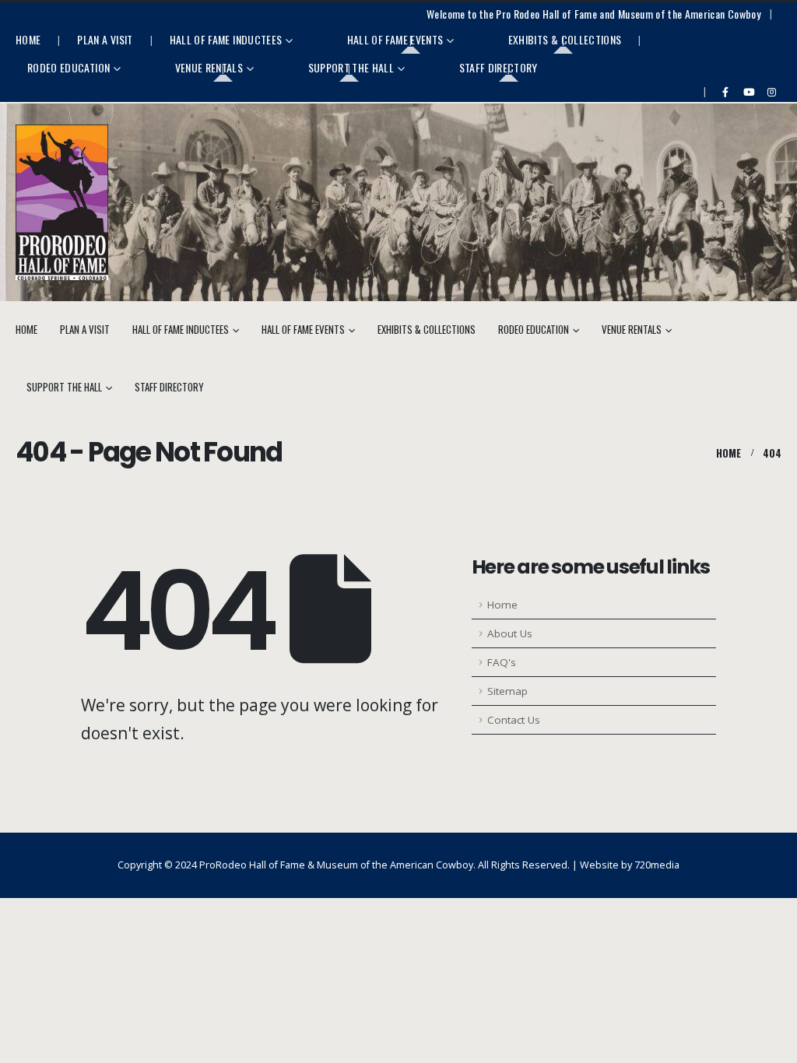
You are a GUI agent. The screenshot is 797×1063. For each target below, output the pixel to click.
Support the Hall (351, 67)
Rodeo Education (68, 67)
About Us (509, 633)
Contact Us (513, 720)
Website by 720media (629, 865)
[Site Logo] (62, 203)
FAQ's (501, 662)
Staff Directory (498, 67)
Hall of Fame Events (395, 39)
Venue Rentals (209, 67)
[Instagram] (771, 92)
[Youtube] (749, 92)
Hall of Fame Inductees (226, 39)
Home (28, 39)
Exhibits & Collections (565, 39)
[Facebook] (725, 92)
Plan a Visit (104, 39)
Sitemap (507, 691)
